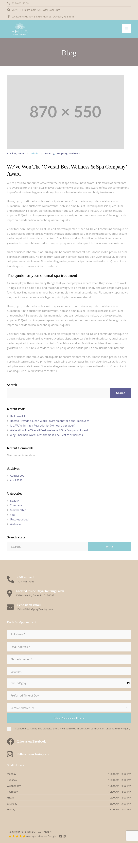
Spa (12, 515)
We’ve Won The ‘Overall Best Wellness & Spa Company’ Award (49, 430)
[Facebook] (61, 836)
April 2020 (16, 480)
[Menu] (126, 28)
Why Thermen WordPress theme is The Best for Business (46, 435)
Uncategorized (19, 519)
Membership (18, 510)
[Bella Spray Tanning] (19, 28)
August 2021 (18, 475)
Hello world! (17, 416)
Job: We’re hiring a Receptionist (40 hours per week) (42, 425)
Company (61, 153)
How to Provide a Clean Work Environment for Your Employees (49, 421)
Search (12, 385)
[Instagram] (64, 836)
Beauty (49, 153)
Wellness (74, 153)
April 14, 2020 (16, 153)
